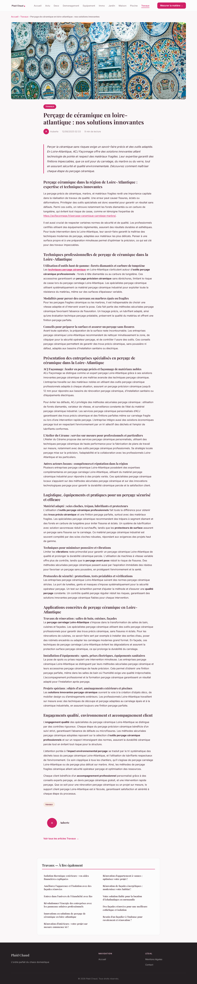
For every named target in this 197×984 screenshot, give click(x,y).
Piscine (134, 5)
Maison (122, 5)
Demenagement (71, 5)
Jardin (112, 5)
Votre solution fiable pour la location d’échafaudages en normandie (122, 898)
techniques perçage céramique (67, 269)
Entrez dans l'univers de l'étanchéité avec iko (68, 896)
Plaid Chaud (20, 955)
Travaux (145, 5)
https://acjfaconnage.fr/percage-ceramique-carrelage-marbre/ (79, 215)
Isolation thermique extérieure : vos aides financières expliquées (66, 877)
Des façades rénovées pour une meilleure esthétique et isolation (125, 908)
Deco (56, 5)
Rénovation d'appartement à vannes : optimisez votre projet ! (122, 877)
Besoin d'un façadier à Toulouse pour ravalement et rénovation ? (123, 918)
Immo (102, 5)
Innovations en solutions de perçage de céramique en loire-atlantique (65, 915)
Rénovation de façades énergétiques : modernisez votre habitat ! (123, 887)
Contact (149, 964)
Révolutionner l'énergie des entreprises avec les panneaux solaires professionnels (68, 905)
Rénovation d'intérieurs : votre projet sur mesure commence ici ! (66, 925)
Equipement (89, 5)
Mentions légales (153, 959)
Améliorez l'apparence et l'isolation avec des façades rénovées (67, 887)
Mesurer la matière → (171, 5)
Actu (47, 5)
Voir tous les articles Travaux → (61, 838)
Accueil (38, 5)
